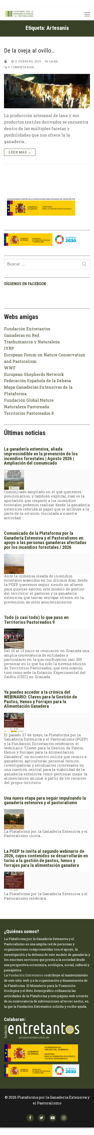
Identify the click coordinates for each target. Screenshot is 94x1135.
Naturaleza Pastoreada (26, 406)
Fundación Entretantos (27, 328)
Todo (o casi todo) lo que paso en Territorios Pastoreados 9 (36, 620)
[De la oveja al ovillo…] (47, 91)
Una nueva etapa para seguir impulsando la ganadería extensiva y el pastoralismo (45, 800)
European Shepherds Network (34, 374)
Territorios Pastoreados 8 (29, 413)
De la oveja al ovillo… (29, 50)
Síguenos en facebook (25, 283)
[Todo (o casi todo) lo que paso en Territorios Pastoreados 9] (14, 645)
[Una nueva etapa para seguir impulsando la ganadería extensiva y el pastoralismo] (14, 826)
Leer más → (20, 152)
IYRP (9, 348)
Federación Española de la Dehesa (37, 380)
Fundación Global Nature (29, 400)
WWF (10, 367)
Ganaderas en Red (21, 335)
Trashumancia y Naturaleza (32, 341)
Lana (53, 61)
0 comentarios (20, 67)
